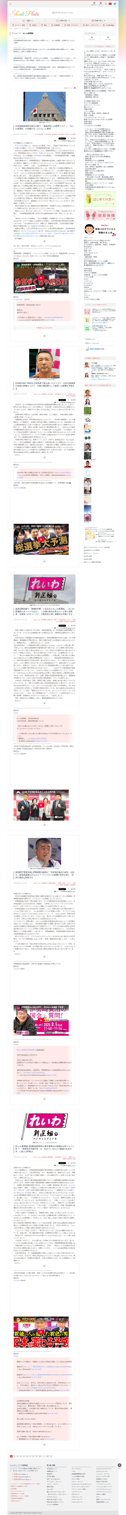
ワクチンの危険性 (90, 273)
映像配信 (94, 368)
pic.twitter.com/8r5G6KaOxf (53, 317)
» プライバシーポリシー (17, 1491)
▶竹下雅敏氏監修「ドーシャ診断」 (96, 261)
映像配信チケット (52, 1471)
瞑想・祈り (88, 251)
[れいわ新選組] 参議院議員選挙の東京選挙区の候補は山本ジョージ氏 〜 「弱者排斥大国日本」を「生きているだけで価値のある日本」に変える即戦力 (43, 77)
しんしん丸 (88, 289)
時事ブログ (17, 28)
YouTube (17, 261)
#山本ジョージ (27, 1367)
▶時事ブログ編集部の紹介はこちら (100, 379)
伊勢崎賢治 (40, 155)
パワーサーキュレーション (104, 1489)
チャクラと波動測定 (91, 103)
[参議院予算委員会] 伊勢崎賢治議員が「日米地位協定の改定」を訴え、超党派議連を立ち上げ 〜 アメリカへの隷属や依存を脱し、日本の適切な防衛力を (44, 68)
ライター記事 (88, 277)
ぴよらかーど (75, 1494)
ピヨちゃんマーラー (102, 1471)
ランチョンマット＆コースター (81, 1486)
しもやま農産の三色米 (78, 1476)
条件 (98, 330)
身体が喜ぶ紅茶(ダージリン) (55, 1502)
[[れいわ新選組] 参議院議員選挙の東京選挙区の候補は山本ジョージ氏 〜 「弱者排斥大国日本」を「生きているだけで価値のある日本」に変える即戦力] (45, 1126)
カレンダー (50, 1489)
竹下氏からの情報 (70, 134)
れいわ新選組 (25, 28)
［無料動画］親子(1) (91, 97)
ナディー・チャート (52, 1484)
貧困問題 (50, 1157)
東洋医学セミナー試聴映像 (94, 160)
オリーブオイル (76, 1469)
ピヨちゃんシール (77, 1497)
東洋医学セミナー (109, 367)
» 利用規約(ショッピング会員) (19, 1496)
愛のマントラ (88, 107)
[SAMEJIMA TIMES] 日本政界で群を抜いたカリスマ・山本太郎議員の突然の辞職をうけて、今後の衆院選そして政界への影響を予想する (43, 50)
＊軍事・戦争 (61, 883)
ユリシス (87, 295)
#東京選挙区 (37, 1367)
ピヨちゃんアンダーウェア (104, 1469)
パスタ (74, 1471)
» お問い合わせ (14, 1501)
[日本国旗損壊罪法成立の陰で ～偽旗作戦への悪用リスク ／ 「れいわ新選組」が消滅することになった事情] (45, 106)
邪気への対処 (88, 115)
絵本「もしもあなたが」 (54, 1479)
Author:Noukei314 (50, 868)
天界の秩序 (88, 123)
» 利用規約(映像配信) (16, 1498)
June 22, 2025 (49, 1439)
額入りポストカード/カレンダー (56, 1492)
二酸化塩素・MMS (90, 257)
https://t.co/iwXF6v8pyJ (63, 472)
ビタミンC (87, 249)
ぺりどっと (88, 281)
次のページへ (69, 88)
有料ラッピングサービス (103, 1499)
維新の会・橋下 (52, 620)
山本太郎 (50, 394)
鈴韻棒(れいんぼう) (101, 1479)
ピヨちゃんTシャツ (77, 1502)
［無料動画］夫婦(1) (91, 95)
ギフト (98, 1497)
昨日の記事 (19, 145)
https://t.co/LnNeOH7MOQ (46, 1388)
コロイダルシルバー (91, 253)
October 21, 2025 (41, 741)
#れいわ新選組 (22, 1050)
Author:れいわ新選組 (47, 605)
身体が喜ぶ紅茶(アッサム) (54, 1499)
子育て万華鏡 (101, 541)
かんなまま (88, 285)
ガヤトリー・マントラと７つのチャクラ (99, 162)
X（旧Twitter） (19, 299)
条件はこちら (71, 141)
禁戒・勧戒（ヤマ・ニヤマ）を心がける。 (99, 84)
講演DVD (49, 1474)
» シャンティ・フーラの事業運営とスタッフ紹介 (25, 1484)
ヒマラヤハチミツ (52, 1497)
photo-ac (47, 122)
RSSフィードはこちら (92, 343)
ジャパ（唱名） (89, 111)
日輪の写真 (88, 109)
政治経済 (54, 134)
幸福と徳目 (89, 173)
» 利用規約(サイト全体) (17, 1493)
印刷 (74, 138)
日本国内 (61, 134)
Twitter (16, 467)
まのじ (35, 394)
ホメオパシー (88, 259)
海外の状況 (88, 271)
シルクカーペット (77, 1492)
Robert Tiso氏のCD (101, 1481)
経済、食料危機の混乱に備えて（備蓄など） (99, 263)
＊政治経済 (47, 134)
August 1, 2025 (51, 1075)
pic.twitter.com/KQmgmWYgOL (34, 1072)
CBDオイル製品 (100, 1494)
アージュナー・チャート (54, 1481)
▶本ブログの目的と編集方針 (100, 322)
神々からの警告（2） (92, 165)
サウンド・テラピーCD (103, 1476)
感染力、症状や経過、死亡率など (96, 242)
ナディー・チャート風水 (79, 1489)
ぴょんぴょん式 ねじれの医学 (105, 531)
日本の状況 (88, 268)
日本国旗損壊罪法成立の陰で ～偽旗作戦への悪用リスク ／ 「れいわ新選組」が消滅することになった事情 (44, 42)
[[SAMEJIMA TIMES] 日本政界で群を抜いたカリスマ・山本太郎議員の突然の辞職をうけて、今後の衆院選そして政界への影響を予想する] (45, 363)
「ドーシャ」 (95, 117)
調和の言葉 (50, 1486)
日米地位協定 (51, 883)
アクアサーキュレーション (104, 1492)
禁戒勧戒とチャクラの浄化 (94, 175)
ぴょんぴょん (88, 283)
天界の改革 (88, 121)
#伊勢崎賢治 (31, 1050)
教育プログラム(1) (94, 171)
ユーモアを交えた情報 (92, 299)
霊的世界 (73, 621)
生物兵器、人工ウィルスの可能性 (96, 275)
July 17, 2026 (49, 320)
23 (47, 1456)
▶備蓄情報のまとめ (91, 265)
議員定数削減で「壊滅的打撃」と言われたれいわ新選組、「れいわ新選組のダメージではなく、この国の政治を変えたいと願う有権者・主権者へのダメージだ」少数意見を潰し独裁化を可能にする (44, 59)
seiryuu (86, 287)
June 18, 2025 (53, 1413)
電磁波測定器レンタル (102, 1502)
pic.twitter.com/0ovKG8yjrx (37, 738)
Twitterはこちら (90, 339)
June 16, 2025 (36, 1369)
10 (40, 1456)
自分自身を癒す (90, 169)
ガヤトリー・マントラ (92, 105)
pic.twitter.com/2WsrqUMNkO (62, 1375)
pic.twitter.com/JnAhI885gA (62, 1367)
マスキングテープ (77, 1499)
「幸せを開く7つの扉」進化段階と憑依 (99, 177)
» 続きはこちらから (44, 328)
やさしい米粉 (75, 1479)
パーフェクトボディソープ (104, 1486)
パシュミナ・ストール (102, 1474)
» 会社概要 (13, 1488)
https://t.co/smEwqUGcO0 (48, 1088)
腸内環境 (87, 255)
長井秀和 (39, 226)
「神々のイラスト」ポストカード (56, 1494)
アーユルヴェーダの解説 (92, 125)
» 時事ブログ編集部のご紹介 (19, 1486)
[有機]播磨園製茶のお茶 (78, 1474)
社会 (74, 1159)
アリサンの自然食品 (52, 1504)
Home (11, 28)
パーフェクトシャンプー (103, 1484)
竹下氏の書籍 (51, 1476)
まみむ (86, 297)
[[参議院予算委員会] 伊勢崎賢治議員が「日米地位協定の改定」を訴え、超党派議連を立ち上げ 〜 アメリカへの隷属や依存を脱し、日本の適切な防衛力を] (45, 852)
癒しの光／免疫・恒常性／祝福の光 (96, 113)
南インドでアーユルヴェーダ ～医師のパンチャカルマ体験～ (105, 536)
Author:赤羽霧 (44, 379)
